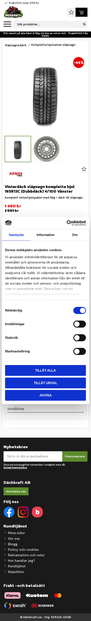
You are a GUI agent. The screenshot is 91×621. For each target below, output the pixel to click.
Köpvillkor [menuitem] (16, 571)
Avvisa (46, 395)
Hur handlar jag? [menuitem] (21, 560)
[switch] (79, 324)
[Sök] (84, 24)
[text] (45, 206)
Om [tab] (75, 235)
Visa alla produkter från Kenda (16, 174)
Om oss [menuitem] (14, 538)
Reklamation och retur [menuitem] (26, 555)
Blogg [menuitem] (12, 544)
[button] (7, 24)
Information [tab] (46, 235)
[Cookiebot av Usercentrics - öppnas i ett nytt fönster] (66, 223)
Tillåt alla (45, 370)
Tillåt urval (45, 383)
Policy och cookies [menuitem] (23, 549)
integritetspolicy (15, 467)
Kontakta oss (16, 491)
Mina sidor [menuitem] (16, 532)
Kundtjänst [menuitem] (16, 566)
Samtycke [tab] (16, 235)
